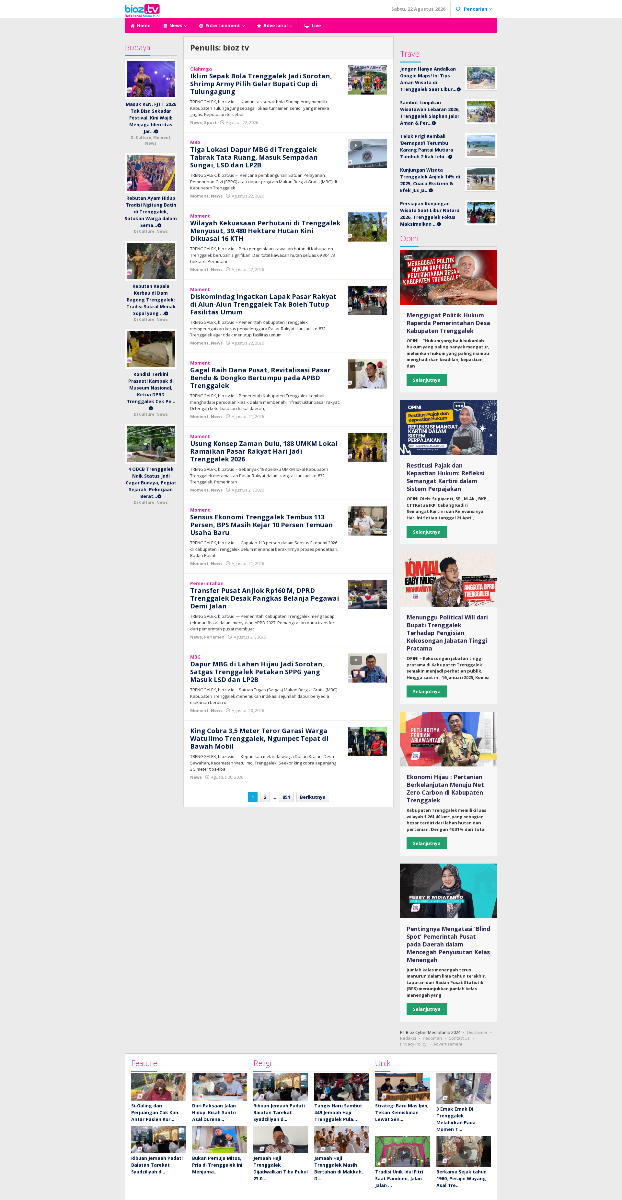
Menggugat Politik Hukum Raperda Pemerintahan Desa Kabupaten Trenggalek (448, 322)
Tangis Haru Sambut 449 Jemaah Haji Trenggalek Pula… (338, 1112)
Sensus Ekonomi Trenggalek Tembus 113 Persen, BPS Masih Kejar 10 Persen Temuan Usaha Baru (261, 525)
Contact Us (459, 1038)
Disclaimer (477, 1032)
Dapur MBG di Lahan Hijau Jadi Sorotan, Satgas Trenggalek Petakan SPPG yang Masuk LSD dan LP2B (257, 672)
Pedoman (432, 1038)
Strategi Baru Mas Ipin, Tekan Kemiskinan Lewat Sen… (402, 1112)
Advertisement (447, 1044)
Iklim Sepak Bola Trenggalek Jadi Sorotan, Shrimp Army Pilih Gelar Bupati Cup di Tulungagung (261, 84)
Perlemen (214, 637)
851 (286, 797)
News (196, 122)
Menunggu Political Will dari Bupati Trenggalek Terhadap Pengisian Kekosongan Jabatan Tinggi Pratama (447, 632)
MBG (195, 142)
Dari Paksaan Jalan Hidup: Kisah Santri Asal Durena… (214, 1112)
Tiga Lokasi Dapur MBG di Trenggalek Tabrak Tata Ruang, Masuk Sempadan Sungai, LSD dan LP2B (254, 157)
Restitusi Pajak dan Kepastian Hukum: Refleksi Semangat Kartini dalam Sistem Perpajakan (445, 476)
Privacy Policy (413, 1044)
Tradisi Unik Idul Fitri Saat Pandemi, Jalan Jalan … (399, 1178)
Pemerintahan (207, 583)
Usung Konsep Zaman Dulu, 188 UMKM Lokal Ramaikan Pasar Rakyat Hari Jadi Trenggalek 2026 (264, 451)
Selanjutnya (427, 380)
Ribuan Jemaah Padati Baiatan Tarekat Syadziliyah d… (157, 1165)
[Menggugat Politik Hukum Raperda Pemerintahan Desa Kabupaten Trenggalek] (448, 277)
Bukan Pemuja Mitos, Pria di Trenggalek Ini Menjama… (217, 1165)
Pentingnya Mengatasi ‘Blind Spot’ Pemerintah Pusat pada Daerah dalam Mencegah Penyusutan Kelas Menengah (448, 944)
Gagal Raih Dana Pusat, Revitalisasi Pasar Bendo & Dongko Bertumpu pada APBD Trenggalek (260, 378)
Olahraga (201, 69)
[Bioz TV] (142, 10)
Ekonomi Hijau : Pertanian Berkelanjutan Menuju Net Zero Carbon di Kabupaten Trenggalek (445, 788)
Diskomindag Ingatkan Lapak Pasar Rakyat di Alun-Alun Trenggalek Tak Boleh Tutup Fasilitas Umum (263, 304)
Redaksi (408, 1038)
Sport (210, 122)
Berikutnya (313, 797)
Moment (199, 196)
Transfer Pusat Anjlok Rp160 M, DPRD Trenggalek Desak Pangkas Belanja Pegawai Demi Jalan (264, 598)
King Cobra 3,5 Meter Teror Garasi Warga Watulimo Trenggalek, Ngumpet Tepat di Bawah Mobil (259, 738)
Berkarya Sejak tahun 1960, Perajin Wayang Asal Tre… (461, 1178)
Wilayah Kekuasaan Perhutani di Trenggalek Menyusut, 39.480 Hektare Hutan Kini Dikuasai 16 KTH (265, 231)
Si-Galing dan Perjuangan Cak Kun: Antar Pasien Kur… (155, 1112)
